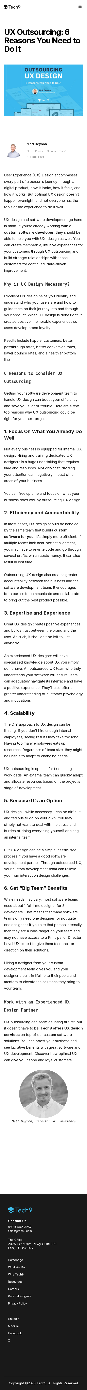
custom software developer (29, 232)
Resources (15, 1281)
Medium (13, 1326)
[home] (12, 7)
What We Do (16, 1267)
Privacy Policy (17, 1303)
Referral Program (19, 1296)
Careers (13, 1289)
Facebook (15, 1333)
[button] (80, 7)
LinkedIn (13, 1318)
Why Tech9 (16, 1274)
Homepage (15, 1260)
